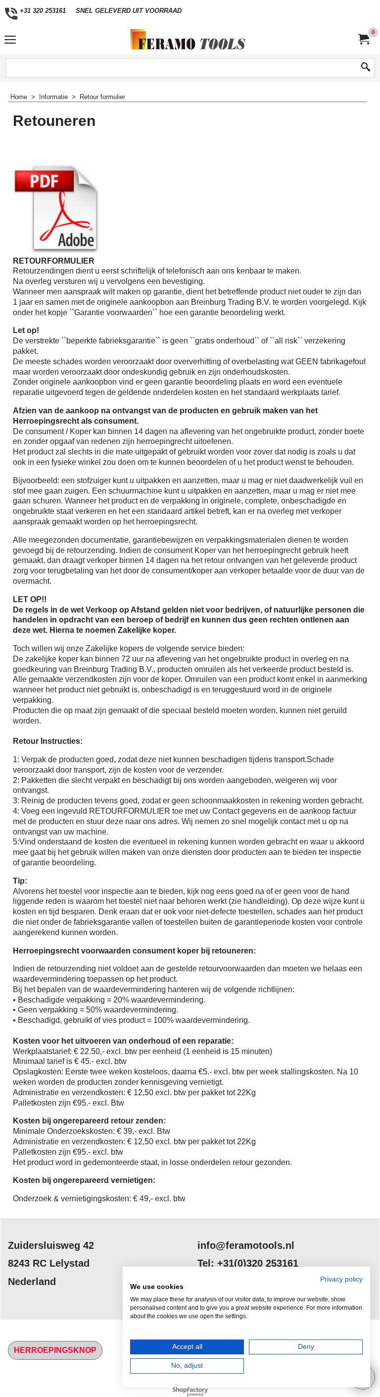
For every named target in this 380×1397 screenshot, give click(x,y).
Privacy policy (341, 1279)
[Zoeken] (365, 67)
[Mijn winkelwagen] (363, 39)
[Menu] (10, 40)
